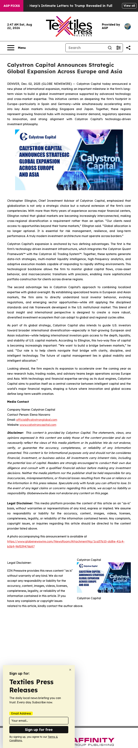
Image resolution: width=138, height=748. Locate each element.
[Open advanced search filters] (118, 48)
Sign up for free (39, 729)
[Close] (70, 669)
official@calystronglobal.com (36, 419)
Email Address (21, 713)
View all (129, 5)
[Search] (109, 48)
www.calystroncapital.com (38, 425)
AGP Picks (12, 6)
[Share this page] (128, 47)
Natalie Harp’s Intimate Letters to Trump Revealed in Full (64, 6)
